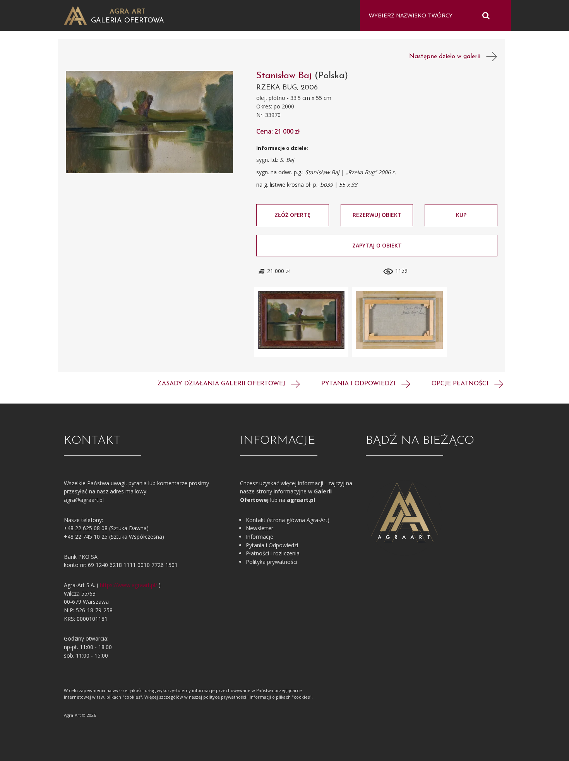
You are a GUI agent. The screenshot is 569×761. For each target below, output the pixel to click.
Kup (461, 214)
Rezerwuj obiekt (377, 214)
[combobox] (430, 15)
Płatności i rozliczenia (273, 553)
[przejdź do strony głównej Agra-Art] (75, 15)
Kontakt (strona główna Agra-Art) (287, 520)
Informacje (259, 536)
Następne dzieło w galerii (447, 56)
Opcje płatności (461, 384)
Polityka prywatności (271, 561)
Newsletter (259, 528)
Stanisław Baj (285, 76)
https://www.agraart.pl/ (128, 585)
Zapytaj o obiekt (377, 245)
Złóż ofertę (292, 214)
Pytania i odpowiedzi (359, 384)
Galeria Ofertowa (127, 20)
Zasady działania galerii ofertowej (222, 384)
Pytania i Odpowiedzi (272, 545)
